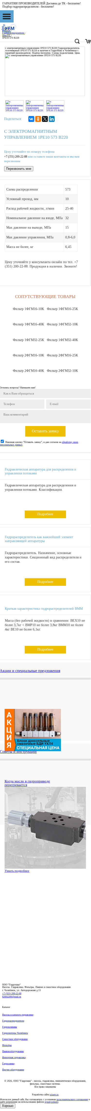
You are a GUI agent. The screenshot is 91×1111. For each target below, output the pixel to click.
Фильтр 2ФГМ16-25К (62, 355)
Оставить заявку (45, 431)
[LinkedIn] (52, 119)
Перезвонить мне (18, 169)
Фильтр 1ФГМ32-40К (62, 340)
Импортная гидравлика (13, 1057)
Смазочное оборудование (15, 1039)
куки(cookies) (51, 1101)
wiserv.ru (54, 1094)
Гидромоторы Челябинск (15, 1033)
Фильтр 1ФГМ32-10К (62, 324)
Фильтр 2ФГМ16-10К (28, 355)
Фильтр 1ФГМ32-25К (28, 340)
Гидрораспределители (13, 1020)
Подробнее (45, 514)
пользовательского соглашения (72, 1099)
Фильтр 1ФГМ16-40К (28, 324)
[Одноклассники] (38, 119)
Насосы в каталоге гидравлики (17, 1014)
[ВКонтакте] (31, 119)
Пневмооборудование (13, 1051)
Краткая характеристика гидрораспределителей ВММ (44, 608)
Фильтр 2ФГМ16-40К (28, 371)
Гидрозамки (8, 1063)
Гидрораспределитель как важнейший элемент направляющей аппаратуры (39, 539)
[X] (45, 119)
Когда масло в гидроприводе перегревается (27, 783)
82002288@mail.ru (11, 996)
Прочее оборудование (13, 1069)
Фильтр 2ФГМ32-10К (62, 371)
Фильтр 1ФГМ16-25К (62, 309)
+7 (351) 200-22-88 (15, 156)
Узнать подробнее (17, 871)
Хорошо (7, 1106)
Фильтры (7, 1045)
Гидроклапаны (9, 1027)
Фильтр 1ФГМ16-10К (28, 309)
